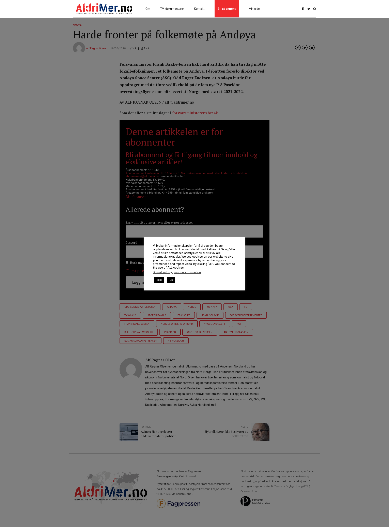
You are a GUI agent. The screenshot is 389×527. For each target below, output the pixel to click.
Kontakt (199, 9)
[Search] (314, 8)
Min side (254, 9)
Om (147, 9)
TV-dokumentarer (172, 9)
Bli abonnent (227, 9)
